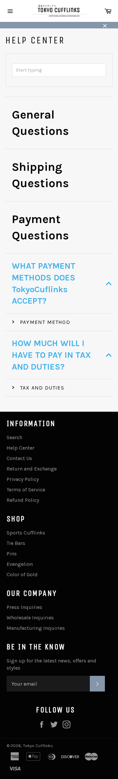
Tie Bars (16, 543)
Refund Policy (23, 500)
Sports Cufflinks (26, 533)
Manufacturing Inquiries (36, 628)
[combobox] (59, 70)
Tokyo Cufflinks (38, 745)
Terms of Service (26, 489)
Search (14, 437)
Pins (12, 553)
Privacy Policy (23, 479)
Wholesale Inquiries (30, 617)
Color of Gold (22, 574)
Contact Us (19, 458)
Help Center (20, 448)
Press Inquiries (24, 607)
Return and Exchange (32, 469)
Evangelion (20, 564)
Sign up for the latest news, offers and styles (51, 664)
